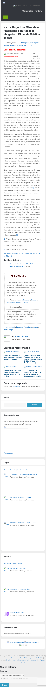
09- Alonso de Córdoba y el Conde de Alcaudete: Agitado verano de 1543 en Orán (12, 373)
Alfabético (25, 470)
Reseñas (22, 45)
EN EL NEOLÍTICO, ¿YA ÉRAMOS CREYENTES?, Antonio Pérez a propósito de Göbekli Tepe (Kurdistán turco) (33, 359)
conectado (16, 387)
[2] (10, 193)
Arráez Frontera (21, 336)
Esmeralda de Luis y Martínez (20, 589)
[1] (33, 188)
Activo (14, 470)
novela (18, 302)
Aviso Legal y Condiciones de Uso (12, 658)
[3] (17, 235)
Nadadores (14, 45)
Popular (19, 470)
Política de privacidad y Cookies (33, 658)
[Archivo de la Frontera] (12, 1)
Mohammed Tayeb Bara (18, 568)
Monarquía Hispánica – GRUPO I (21, 497)
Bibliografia (25, 43)
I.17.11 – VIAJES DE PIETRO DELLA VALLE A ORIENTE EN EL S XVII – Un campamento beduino (32, 373)
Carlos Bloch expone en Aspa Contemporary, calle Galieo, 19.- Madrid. (13, 357)
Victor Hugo (25, 302)
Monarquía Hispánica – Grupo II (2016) (23, 523)
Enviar (4, 685)
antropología (26, 300)
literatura (34, 300)
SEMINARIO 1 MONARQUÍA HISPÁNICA (23, 474)
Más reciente (7, 470)
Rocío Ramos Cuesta (17, 613)
